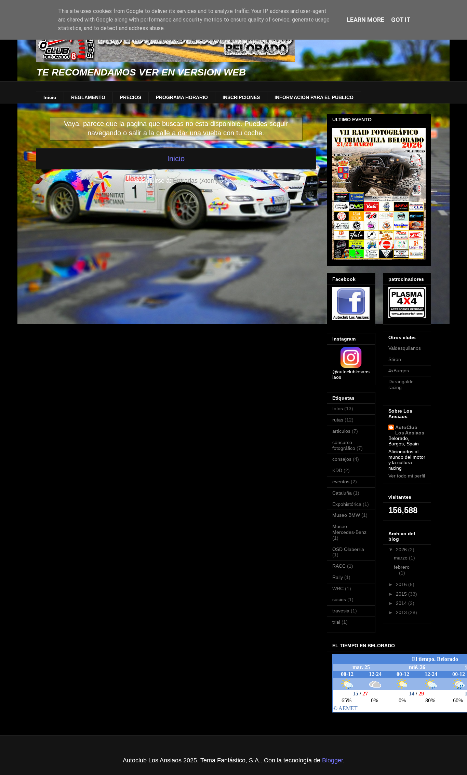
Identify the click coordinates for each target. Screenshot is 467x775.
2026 (402, 549)
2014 (402, 603)
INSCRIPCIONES (241, 97)
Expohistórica (346, 504)
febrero (402, 567)
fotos (337, 408)
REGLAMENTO (88, 97)
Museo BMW (346, 515)
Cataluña (342, 493)
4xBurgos (398, 370)
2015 (402, 594)
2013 (402, 612)
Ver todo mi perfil (406, 476)
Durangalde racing (401, 384)
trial (336, 622)
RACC (339, 566)
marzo (401, 558)
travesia (340, 610)
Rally (337, 577)
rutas (337, 420)
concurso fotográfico (343, 445)
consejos (341, 459)
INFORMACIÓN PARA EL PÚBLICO (314, 97)
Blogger (332, 760)
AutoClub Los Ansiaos (409, 430)
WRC (338, 588)
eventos (340, 481)
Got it (401, 19)
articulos (341, 431)
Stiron (394, 359)
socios (339, 599)
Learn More (365, 19)
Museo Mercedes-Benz (349, 529)
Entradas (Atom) (195, 180)
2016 (402, 584)
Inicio (49, 97)
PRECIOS (130, 97)
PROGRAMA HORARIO (182, 97)
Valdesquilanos (404, 348)
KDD (337, 470)
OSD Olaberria (348, 549)
